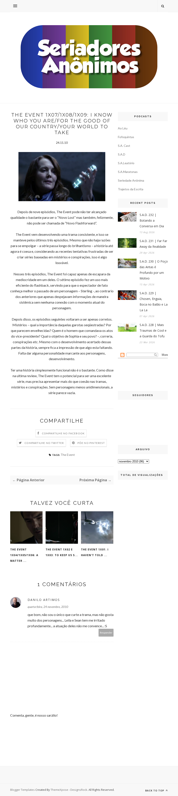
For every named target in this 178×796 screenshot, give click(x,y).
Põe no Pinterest (91, 443)
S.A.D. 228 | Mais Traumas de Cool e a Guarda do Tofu (153, 330)
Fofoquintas (126, 137)
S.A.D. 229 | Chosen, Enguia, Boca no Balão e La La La (154, 301)
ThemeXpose (59, 790)
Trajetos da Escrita (130, 189)
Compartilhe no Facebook (63, 433)
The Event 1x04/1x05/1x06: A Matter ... (24, 555)
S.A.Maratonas (128, 172)
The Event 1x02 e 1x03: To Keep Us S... (62, 552)
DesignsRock (78, 790)
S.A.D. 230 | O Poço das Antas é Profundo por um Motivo (154, 269)
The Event (68, 455)
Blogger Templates (22, 790)
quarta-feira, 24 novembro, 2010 (48, 607)
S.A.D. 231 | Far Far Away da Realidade (153, 244)
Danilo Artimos (44, 600)
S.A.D (121, 154)
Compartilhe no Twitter (44, 443)
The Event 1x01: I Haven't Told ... (95, 552)
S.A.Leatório (126, 163)
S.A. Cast (124, 145)
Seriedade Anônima (131, 180)
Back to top (155, 790)
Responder (106, 632)
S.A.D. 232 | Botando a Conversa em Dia (152, 220)
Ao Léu (122, 128)
